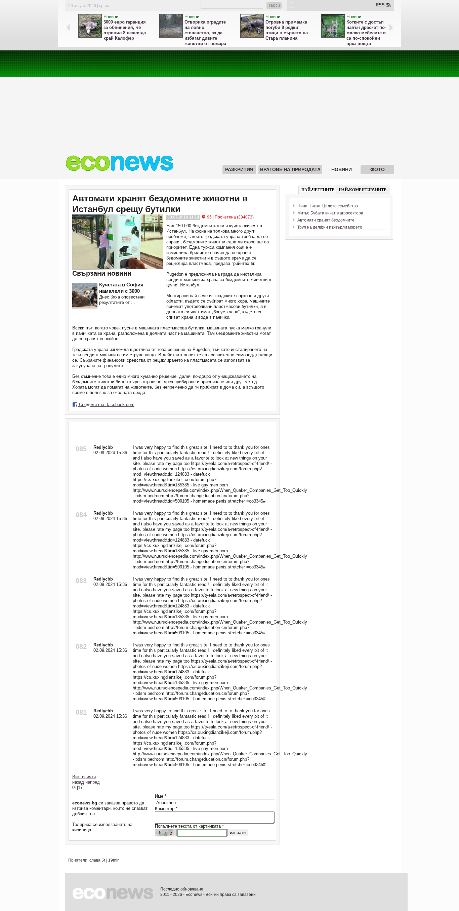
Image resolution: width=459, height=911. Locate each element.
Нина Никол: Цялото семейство (327, 206)
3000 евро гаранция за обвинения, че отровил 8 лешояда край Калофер (124, 30)
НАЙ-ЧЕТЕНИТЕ (317, 190)
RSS (380, 4)
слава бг (97, 860)
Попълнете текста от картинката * (189, 826)
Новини (110, 16)
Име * (160, 796)
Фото (377, 169)
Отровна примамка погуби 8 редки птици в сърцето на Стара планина (286, 30)
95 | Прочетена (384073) (230, 217)
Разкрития (239, 169)
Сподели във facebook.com (106, 404)
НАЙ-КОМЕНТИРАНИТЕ (362, 190)
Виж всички (84, 776)
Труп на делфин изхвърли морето (329, 227)
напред (92, 782)
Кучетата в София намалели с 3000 (121, 288)
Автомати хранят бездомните (325, 220)
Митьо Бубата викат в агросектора (330, 213)
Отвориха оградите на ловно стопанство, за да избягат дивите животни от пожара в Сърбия (205, 35)
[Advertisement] (229, 97)
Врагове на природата (290, 169)
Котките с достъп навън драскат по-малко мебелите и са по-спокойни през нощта (366, 32)
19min (114, 860)
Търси (274, 5)
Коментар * (166, 808)
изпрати (238, 832)
